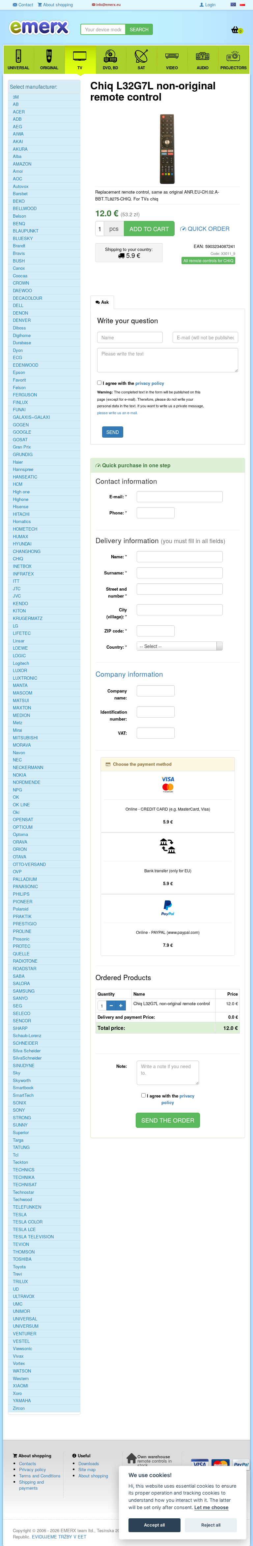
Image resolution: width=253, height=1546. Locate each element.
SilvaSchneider (27, 1058)
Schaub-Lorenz (27, 1035)
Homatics (22, 521)
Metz (17, 722)
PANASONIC (25, 886)
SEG (17, 1005)
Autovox (21, 186)
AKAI (18, 141)
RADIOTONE (25, 961)
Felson (19, 387)
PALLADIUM (25, 879)
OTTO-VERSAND (29, 864)
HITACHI (21, 514)
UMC (17, 1304)
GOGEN (21, 424)
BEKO (19, 201)
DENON (20, 313)
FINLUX (20, 402)
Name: (119, 556)
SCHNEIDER (25, 1043)
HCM (17, 484)
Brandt (19, 245)
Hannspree (23, 469)
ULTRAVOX (24, 1296)
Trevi (17, 1274)
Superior (21, 1132)
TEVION (21, 1244)
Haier (18, 462)
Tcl (15, 1155)
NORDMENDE (27, 782)
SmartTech (23, 1095)
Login (209, 4)
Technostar (23, 1192)
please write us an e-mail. (117, 412)
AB (16, 104)
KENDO (20, 603)
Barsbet (20, 193)
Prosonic (21, 939)
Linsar (18, 640)
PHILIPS (21, 894)
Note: (121, 1066)
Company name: (117, 694)
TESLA (20, 1214)
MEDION (21, 715)
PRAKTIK (22, 916)
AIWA (18, 134)
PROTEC (21, 946)
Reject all (210, 1525)
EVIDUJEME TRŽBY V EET (59, 1536)
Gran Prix (22, 446)
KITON (19, 610)
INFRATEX (23, 573)
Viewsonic (22, 1348)
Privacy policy (32, 1469)
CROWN (21, 283)
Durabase (22, 342)
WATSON (22, 1371)
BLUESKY (23, 238)
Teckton (20, 1162)
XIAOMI (20, 1385)
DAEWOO (22, 290)
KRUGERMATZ (27, 618)
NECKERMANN (28, 767)
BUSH (19, 260)
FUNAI (19, 409)
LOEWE (20, 648)
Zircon (19, 1408)
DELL (18, 305)
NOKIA (19, 775)
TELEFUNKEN (27, 1207)
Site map (87, 1469)
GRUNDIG (23, 454)
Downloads (88, 1463)
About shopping (93, 1475)
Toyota (19, 1266)
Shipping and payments (31, 1485)
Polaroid (20, 909)
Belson (19, 216)
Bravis (19, 253)
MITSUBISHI (25, 737)
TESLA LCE (24, 1229)
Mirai (17, 730)
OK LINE (21, 804)
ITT (16, 581)
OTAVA (19, 856)
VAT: (122, 733)
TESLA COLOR (27, 1221)
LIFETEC (22, 633)
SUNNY (20, 1125)
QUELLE (21, 953)
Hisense (20, 506)
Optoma (20, 834)
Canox (19, 268)
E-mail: (118, 496)
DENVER (22, 320)
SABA (19, 976)
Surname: (115, 573)
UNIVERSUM (26, 1326)
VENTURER (24, 1333)
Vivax (18, 1356)
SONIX (19, 1102)
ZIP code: (115, 631)
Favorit (19, 380)
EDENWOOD (25, 365)
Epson (19, 372)
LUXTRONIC (25, 678)
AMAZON (22, 164)
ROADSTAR (24, 968)
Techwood (22, 1199)
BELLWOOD (25, 208)
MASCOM (22, 693)
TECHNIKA (24, 1177)
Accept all (154, 1525)
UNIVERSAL (25, 1318)
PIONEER (22, 901)
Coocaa (20, 275)
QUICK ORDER (208, 228)
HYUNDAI (22, 543)
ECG (17, 357)
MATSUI (21, 700)
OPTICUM (23, 827)
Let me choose (211, 1507)
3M (16, 97)
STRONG (22, 1117)
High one (21, 491)
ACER (19, 111)
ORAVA (20, 842)
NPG (17, 789)
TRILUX (20, 1281)
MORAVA (22, 745)
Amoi (18, 171)
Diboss (19, 327)
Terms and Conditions (40, 1475)
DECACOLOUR (27, 298)
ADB (17, 119)
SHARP (20, 1028)
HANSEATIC (25, 476)
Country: (116, 647)
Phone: (118, 513)
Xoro (17, 1393)
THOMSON (24, 1251)
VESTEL (21, 1341)
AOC (17, 178)
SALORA (21, 983)
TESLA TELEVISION (33, 1236)
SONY (19, 1110)
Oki (16, 812)
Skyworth (22, 1080)
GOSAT (20, 439)
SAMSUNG (24, 991)
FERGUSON (25, 394)
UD (16, 1289)
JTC (16, 588)
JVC (17, 596)
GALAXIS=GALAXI (31, 417)
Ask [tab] (104, 302)
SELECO (21, 1013)
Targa (18, 1140)
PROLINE (22, 931)
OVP (17, 871)
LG (15, 626)
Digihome (22, 335)
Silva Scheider (27, 1050)
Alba (17, 156)
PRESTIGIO (25, 923)
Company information (129, 674)
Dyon (18, 350)
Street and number (116, 592)
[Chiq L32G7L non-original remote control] (167, 148)
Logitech (21, 663)
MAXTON (22, 707)
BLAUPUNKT (26, 230)
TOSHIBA (22, 1259)
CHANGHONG (27, 551)
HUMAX (20, 536)
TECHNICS (24, 1169)
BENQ (19, 223)
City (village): (116, 613)
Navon (19, 752)
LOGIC (19, 655)
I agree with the (132, 383)
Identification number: (113, 715)
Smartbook (23, 1087)
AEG (17, 126)
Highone (20, 499)
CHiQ (18, 558)
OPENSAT (23, 819)
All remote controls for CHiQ (208, 260)
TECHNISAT (25, 1184)
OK (16, 797)
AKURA (20, 149)
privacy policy (149, 383)
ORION (20, 849)
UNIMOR (21, 1311)
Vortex (19, 1363)
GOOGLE (22, 432)
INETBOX (22, 566)
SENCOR (22, 1020)
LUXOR (20, 670)
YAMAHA (22, 1400)
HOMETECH (25, 529)
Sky (16, 1072)
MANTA (20, 685)
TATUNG (21, 1147)
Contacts (27, 1463)
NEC (17, 759)
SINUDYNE (24, 1065)
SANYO (20, 998)
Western (21, 1378)
